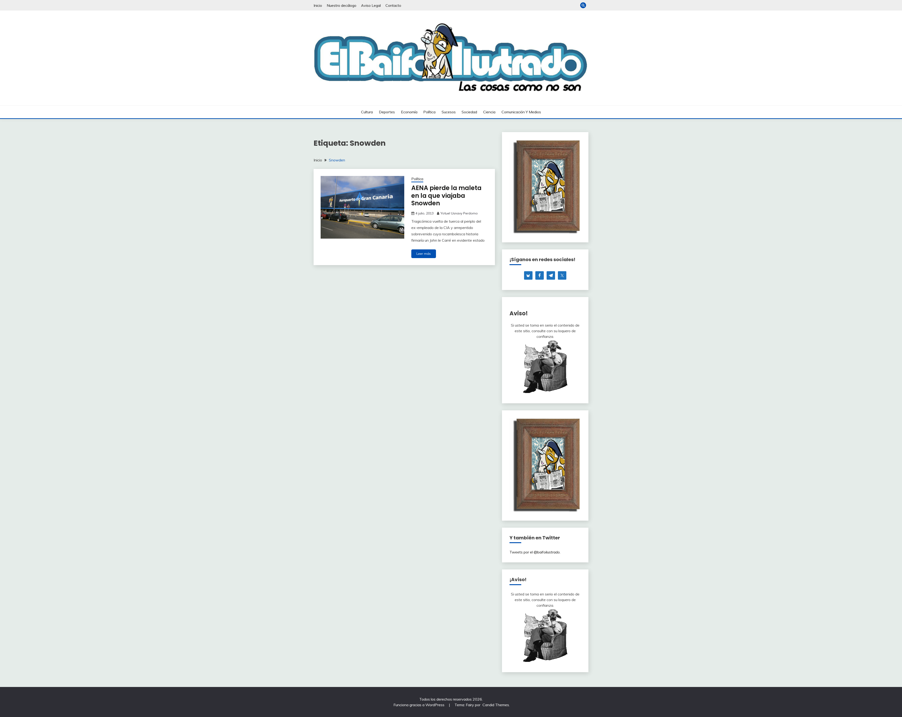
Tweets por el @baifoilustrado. (534, 552)
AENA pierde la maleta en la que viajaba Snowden (446, 195)
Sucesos (449, 112)
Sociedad (469, 112)
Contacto (393, 5)
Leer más (423, 254)
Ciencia (489, 112)
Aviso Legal (371, 5)
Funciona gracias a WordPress (419, 704)
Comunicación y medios (521, 112)
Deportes (387, 112)
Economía (409, 112)
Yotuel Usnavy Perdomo (459, 213)
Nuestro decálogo (341, 5)
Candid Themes (495, 704)
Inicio (318, 5)
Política (429, 112)
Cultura (367, 112)
